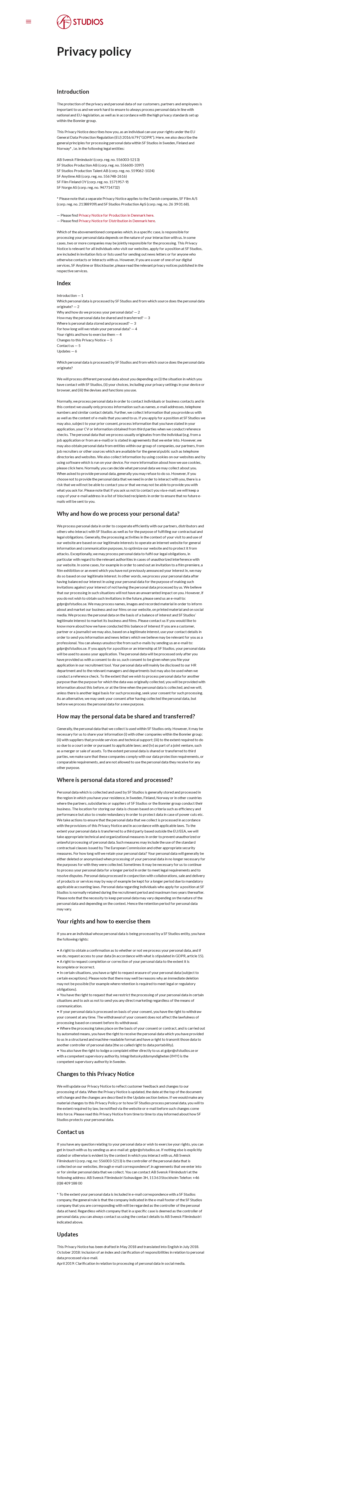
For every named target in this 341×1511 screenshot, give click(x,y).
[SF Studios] (80, 27)
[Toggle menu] (28, 22)
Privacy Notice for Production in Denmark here (116, 215)
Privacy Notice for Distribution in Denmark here (117, 220)
